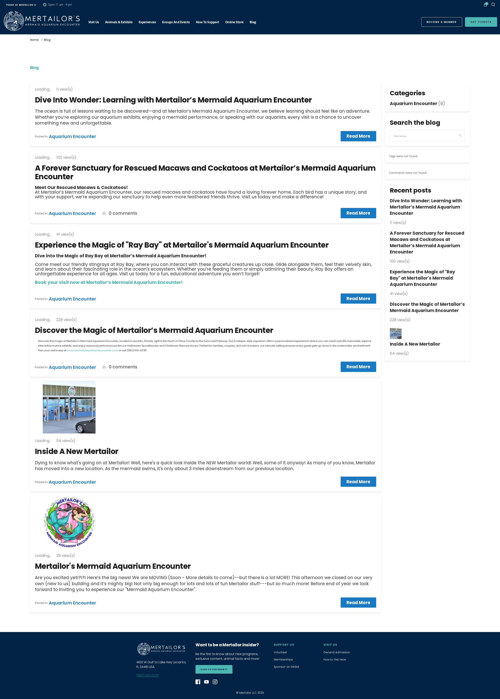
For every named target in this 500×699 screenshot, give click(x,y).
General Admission (336, 652)
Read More (358, 136)
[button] (460, 135)
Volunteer (280, 652)
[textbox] (427, 135)
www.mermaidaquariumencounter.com (92, 350)
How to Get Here (334, 660)
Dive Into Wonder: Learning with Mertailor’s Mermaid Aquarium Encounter (173, 100)
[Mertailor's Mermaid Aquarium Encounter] (41, 21)
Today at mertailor (20, 4)
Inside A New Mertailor (76, 451)
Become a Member (442, 22)
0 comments (123, 213)
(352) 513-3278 (147, 675)
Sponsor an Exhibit (286, 667)
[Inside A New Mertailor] (205, 407)
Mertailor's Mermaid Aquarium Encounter (113, 566)
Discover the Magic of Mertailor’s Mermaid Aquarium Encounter (154, 330)
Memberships (283, 660)
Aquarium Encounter (72, 136)
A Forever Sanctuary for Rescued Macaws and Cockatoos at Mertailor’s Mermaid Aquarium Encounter (205, 172)
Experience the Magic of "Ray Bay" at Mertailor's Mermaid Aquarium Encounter (182, 245)
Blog (47, 40)
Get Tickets (481, 22)
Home (34, 40)
